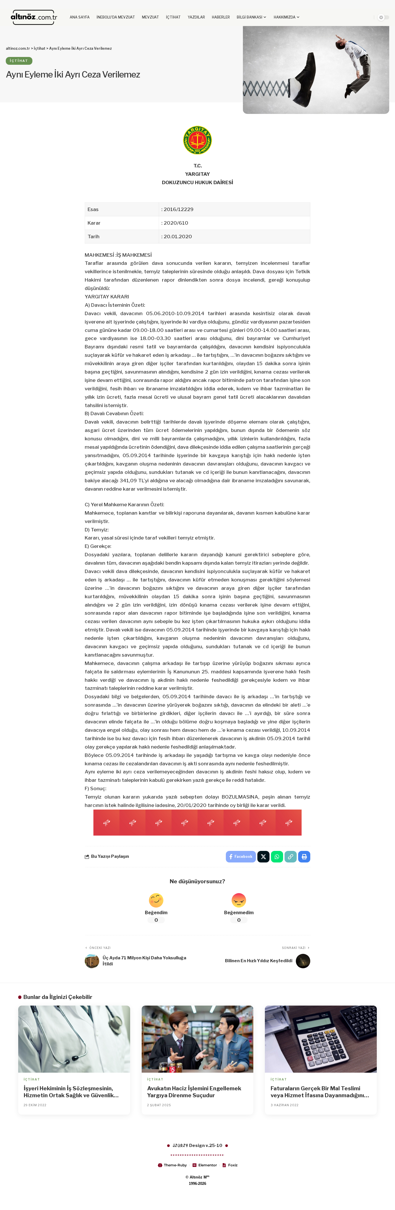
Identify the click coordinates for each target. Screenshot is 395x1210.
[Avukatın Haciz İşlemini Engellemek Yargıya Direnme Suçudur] (198, 1039)
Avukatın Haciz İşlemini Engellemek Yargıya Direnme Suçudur (194, 1092)
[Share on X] (263, 856)
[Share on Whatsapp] (277, 856)
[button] (359, 17)
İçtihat (19, 61)
